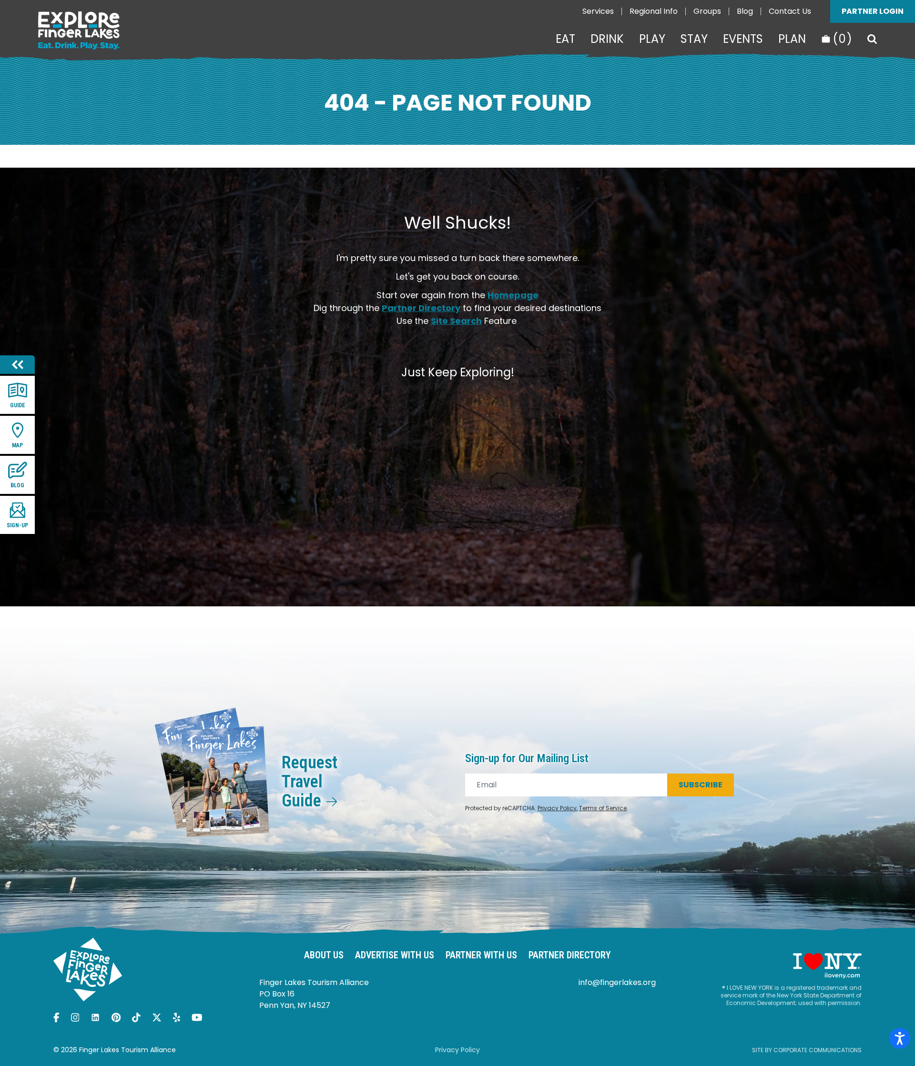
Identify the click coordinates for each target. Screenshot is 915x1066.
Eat (565, 39)
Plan (792, 39)
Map (17, 445)
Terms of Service (603, 808)
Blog (745, 11)
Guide (17, 405)
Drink (607, 39)
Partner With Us (481, 955)
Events (743, 39)
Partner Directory (421, 308)
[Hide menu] (17, 364)
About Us (324, 955)
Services (598, 11)
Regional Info (654, 11)
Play (652, 39)
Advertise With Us (394, 955)
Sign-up (17, 525)
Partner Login (873, 11)
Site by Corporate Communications (807, 1050)
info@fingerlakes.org (617, 982)
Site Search (456, 321)
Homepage (513, 295)
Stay (694, 39)
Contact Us (790, 11)
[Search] (872, 39)
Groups (707, 11)
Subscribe (700, 784)
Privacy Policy (557, 808)
